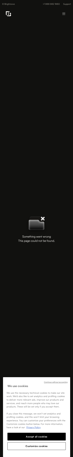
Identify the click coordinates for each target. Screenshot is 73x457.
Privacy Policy (33, 427)
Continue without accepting (56, 382)
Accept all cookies (36, 436)
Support (67, 4)
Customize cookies (37, 446)
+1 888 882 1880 (51, 4)
